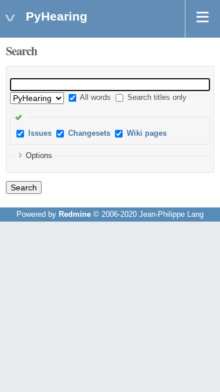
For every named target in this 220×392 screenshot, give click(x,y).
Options (39, 156)
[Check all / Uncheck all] (21, 117)
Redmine (75, 214)
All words (94, 97)
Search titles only (156, 97)
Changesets (89, 133)
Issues (40, 133)
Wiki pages (147, 133)
